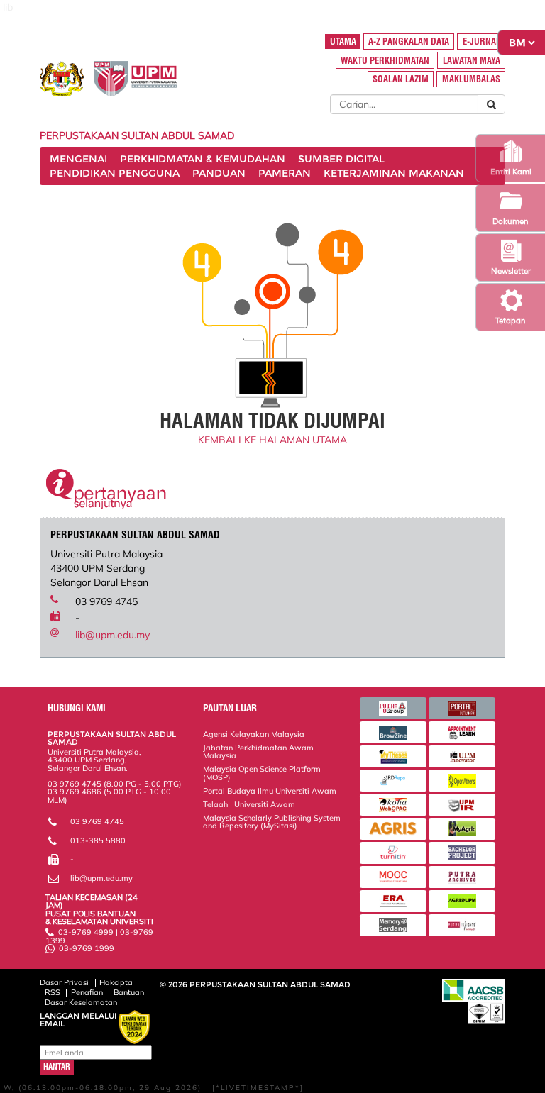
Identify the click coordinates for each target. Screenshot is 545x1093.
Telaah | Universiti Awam (249, 804)
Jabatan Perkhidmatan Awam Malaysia (258, 751)
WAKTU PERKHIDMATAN (385, 60)
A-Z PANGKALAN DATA (408, 41)
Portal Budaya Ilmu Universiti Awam (269, 791)
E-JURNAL (481, 41)
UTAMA (343, 41)
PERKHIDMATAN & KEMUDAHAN (202, 158)
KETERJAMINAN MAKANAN (394, 173)
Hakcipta (116, 982)
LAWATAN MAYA (471, 60)
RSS (52, 992)
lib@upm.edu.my (112, 634)
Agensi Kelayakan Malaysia (253, 734)
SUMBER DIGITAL (341, 158)
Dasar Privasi (64, 982)
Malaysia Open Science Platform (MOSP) (262, 773)
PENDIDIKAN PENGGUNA (115, 173)
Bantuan (129, 992)
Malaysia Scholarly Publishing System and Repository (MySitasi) (272, 822)
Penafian (87, 992)
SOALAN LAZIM (401, 79)
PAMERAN (284, 173)
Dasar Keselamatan (81, 1002)
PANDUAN (219, 173)
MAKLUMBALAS (471, 79)
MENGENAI (78, 158)
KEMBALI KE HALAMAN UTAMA (272, 439)
